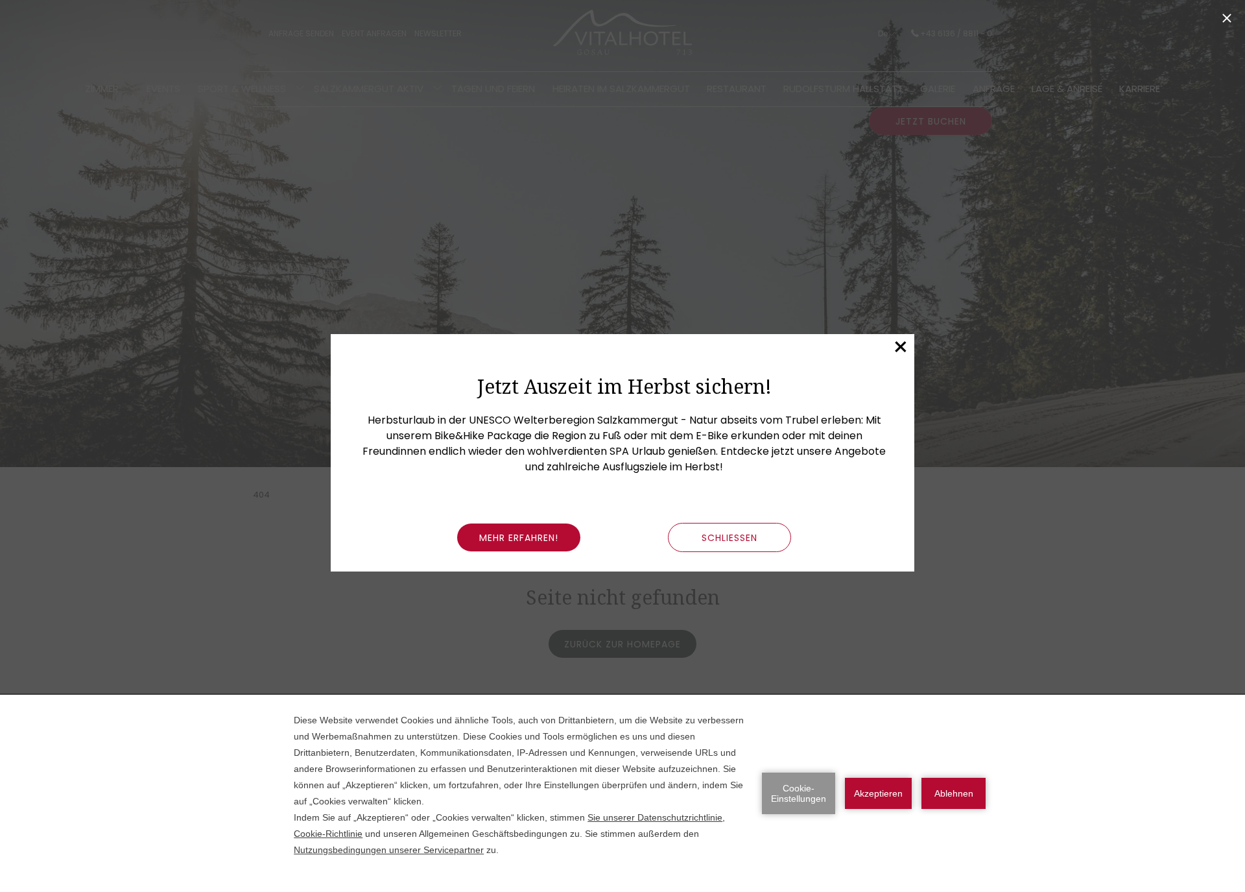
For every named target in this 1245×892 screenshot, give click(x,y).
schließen (729, 537)
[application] (622, 793)
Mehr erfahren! (518, 537)
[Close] (1227, 18)
